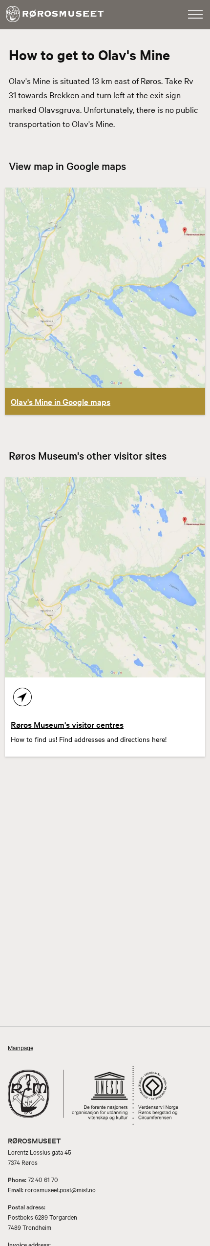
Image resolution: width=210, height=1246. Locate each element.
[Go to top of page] (197, 1236)
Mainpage (20, 1047)
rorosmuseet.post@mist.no (60, 1189)
